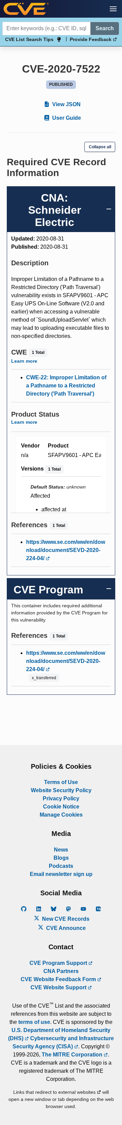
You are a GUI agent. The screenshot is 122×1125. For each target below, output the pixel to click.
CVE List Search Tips (29, 39)
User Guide (66, 118)
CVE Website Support (59, 987)
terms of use (34, 1022)
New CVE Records (65, 919)
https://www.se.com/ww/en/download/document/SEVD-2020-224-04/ (65, 550)
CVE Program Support (58, 963)
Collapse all (100, 147)
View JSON (66, 104)
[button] (113, 9)
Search (105, 28)
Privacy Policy (61, 798)
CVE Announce (65, 928)
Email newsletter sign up (61, 874)
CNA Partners (61, 971)
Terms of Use (61, 782)
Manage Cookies (61, 815)
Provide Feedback (91, 39)
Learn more (24, 361)
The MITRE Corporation (73, 1054)
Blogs (61, 858)
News (61, 850)
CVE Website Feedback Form (59, 979)
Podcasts (61, 866)
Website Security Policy (61, 790)
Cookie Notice (61, 806)
